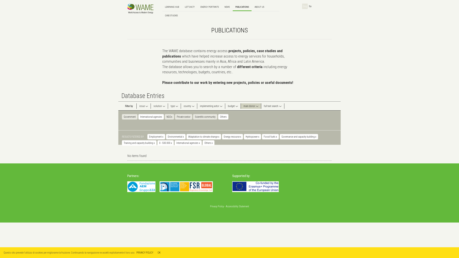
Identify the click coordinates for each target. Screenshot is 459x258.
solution (157, 106)
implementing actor (209, 106)
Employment (156, 136)
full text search (271, 106)
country (187, 106)
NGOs (169, 116)
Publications (242, 7)
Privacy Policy (217, 206)
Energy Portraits (209, 7)
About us (259, 7)
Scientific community (205, 116)
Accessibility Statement (237, 206)
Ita (310, 6)
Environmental (176, 136)
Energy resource (232, 136)
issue (142, 106)
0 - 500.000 (165, 143)
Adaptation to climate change (203, 136)
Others (223, 116)
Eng (305, 6)
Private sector (183, 116)
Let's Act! (190, 7)
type (173, 106)
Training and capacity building (139, 143)
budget (231, 106)
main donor (249, 106)
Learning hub (172, 7)
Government (130, 116)
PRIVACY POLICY (144, 252)
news (227, 7)
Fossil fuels (270, 136)
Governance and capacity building (298, 136)
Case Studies (171, 15)
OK (159, 252)
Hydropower (252, 136)
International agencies (151, 116)
